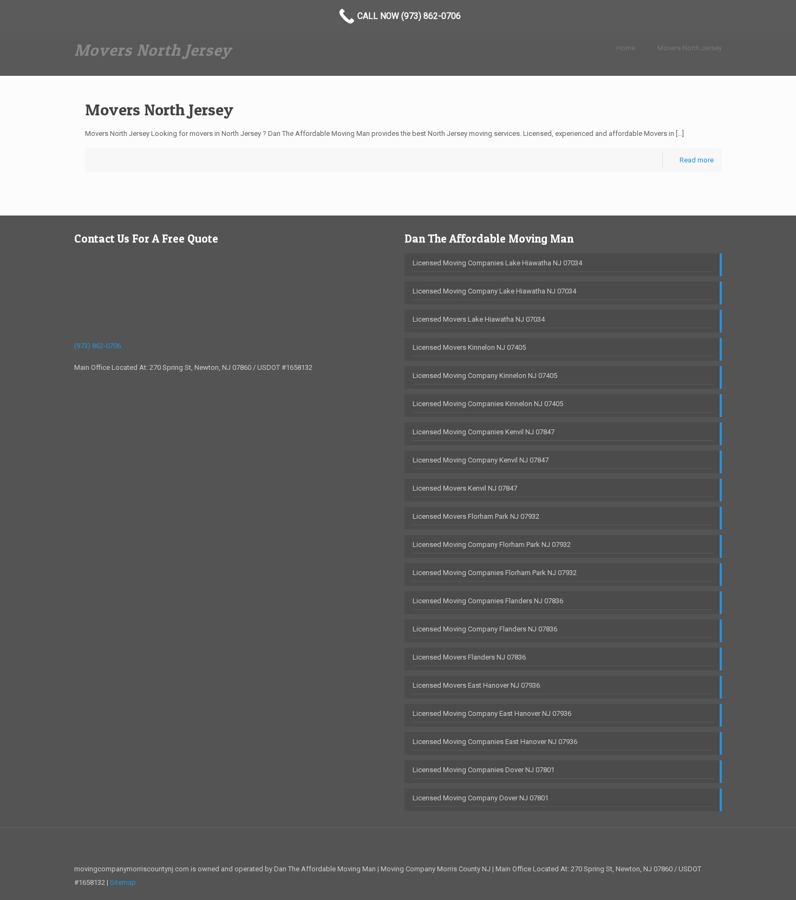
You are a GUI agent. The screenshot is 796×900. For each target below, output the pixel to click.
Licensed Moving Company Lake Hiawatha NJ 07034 (494, 291)
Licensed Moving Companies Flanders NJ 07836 (488, 601)
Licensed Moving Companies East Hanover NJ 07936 (495, 742)
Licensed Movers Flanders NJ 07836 (469, 657)
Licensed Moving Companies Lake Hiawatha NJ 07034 (497, 263)
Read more (697, 160)
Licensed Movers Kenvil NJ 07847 (465, 488)
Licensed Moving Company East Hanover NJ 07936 (492, 713)
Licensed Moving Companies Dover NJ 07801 (483, 770)
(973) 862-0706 (97, 346)
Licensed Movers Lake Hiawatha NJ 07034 (479, 319)
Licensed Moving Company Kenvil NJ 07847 (481, 460)
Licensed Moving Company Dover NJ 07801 (481, 798)
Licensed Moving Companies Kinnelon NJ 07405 (488, 404)
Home (625, 48)
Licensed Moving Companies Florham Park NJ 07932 (495, 573)
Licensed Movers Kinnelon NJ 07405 (469, 347)
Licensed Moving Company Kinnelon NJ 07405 (485, 375)
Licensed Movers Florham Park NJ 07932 (476, 516)
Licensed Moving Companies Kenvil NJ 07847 (483, 432)
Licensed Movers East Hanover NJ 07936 (476, 685)
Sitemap (123, 882)
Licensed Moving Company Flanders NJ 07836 (485, 629)
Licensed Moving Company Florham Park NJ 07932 (492, 544)
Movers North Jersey (689, 48)
